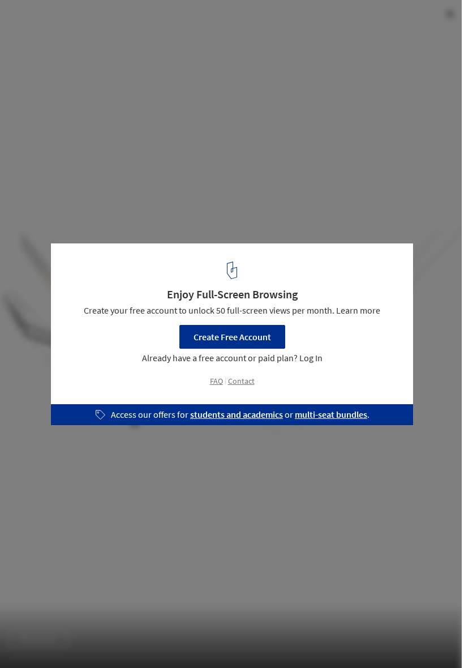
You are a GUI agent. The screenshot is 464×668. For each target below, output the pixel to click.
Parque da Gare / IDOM (75, 21)
